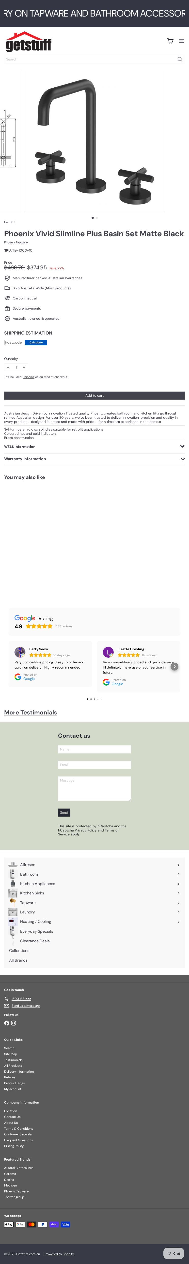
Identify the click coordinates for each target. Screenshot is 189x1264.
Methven (10, 1185)
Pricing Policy (14, 1146)
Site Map (10, 1054)
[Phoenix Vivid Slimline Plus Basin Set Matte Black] (31, 538)
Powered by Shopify (59, 1254)
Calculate (36, 342)
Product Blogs (14, 1083)
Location (10, 1111)
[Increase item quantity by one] (24, 367)
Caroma (10, 1174)
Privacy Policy (86, 830)
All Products (13, 1066)
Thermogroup (14, 1197)
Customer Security (18, 1134)
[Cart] (170, 41)
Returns (10, 1077)
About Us (11, 1123)
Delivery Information (19, 1071)
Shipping (28, 377)
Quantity (11, 359)
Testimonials (13, 1060)
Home (8, 222)
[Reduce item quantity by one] (8, 367)
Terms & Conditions (18, 1128)
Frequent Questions (18, 1140)
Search (9, 1048)
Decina (9, 1180)
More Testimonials (30, 712)
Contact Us (12, 1117)
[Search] (180, 59)
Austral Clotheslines (18, 1168)
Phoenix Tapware (16, 1191)
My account (12, 1089)
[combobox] (94, 59)
